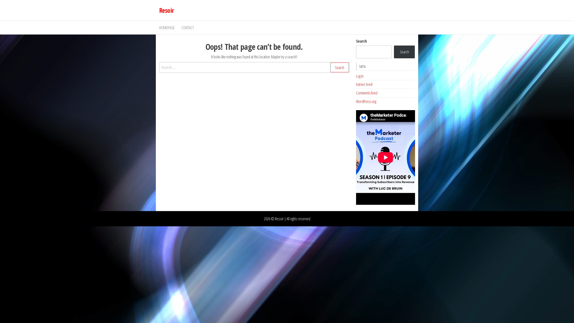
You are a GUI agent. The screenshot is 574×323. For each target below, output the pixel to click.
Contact (187, 27)
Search (361, 41)
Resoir (166, 10)
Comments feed (366, 93)
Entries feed (364, 84)
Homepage (167, 27)
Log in (359, 76)
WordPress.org (366, 101)
